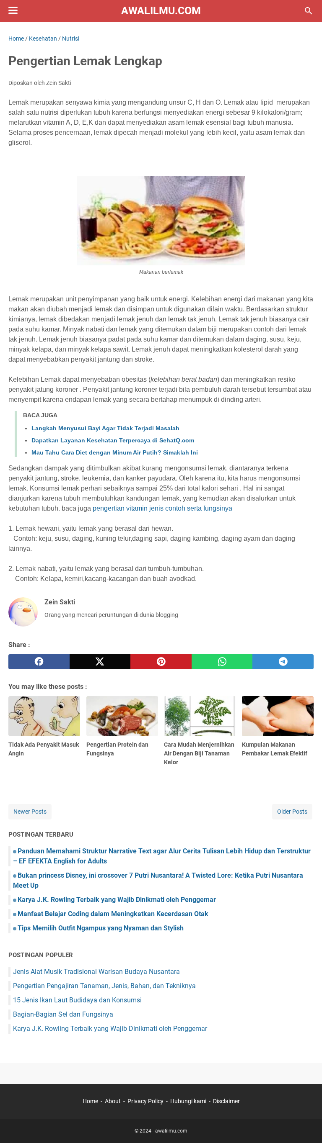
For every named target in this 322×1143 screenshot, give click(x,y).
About (113, 1101)
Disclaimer (226, 1101)
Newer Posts (30, 811)
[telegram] (283, 661)
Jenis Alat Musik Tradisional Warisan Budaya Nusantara (96, 972)
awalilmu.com (161, 11)
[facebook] (39, 661)
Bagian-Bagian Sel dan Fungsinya (63, 1014)
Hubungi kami (188, 1101)
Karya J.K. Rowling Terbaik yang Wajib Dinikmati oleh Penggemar (117, 900)
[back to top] (305, 1124)
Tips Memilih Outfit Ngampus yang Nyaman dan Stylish (101, 928)
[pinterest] (161, 661)
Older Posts (292, 811)
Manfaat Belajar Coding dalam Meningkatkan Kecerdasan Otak (113, 914)
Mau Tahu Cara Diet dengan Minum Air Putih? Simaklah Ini (114, 452)
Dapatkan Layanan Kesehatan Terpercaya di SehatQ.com (112, 440)
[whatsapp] (222, 661)
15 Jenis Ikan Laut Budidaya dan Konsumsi (77, 1000)
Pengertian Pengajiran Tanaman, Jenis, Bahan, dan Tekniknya (104, 986)
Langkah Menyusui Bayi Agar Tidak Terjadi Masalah (105, 428)
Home (90, 1101)
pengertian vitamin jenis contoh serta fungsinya (162, 508)
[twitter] (100, 661)
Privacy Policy (145, 1101)
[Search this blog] (309, 11)
